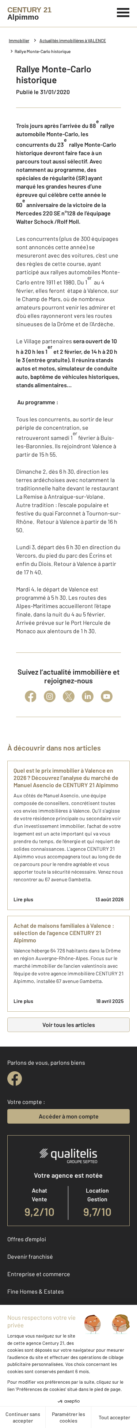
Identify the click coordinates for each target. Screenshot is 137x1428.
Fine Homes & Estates (35, 1291)
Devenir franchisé (30, 1256)
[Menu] (123, 11)
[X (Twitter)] (69, 696)
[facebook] (14, 1078)
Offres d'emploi (26, 1238)
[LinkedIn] (88, 696)
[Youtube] (107, 696)
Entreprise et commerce (38, 1273)
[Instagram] (50, 696)
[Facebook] (31, 696)
